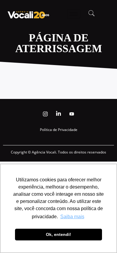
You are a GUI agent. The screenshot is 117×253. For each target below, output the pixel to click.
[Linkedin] (58, 113)
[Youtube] (71, 113)
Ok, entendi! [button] (58, 234)
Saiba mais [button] (72, 216)
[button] (92, 14)
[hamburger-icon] (73, 14)
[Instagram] (45, 113)
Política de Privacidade (58, 129)
